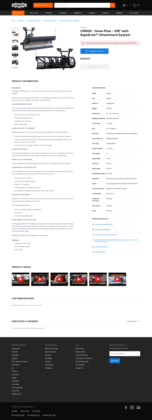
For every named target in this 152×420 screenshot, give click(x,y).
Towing (14, 378)
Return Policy (80, 348)
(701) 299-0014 (19, 415)
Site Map (14, 411)
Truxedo (47, 361)
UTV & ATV (15, 391)
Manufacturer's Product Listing (106, 235)
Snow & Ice (34, 13)
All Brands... (48, 368)
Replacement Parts (101, 247)
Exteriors (105, 13)
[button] (20, 279)
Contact (135, 13)
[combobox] (84, 5)
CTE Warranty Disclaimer (84, 358)
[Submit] (112, 5)
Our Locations (80, 365)
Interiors (92, 13)
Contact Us (79, 368)
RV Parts (49, 13)
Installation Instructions (104, 224)
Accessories (16, 348)
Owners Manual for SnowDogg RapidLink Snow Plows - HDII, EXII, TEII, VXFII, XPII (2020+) (116, 241)
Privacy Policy (24, 411)
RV (13, 368)
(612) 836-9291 (50, 415)
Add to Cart (97, 67)
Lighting (119, 13)
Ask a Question (132, 321)
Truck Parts (15, 384)
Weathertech (49, 365)
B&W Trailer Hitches (51, 348)
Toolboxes (62, 13)
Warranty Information (103, 229)
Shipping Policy (81, 352)
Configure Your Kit (96, 51)
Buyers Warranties (81, 355)
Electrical (15, 352)
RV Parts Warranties (82, 361)
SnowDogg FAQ (100, 252)
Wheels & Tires (16, 394)
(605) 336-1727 (35, 415)
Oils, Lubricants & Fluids (19, 361)
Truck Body (15, 381)
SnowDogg (83, 27)
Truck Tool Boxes (17, 387)
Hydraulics (77, 13)
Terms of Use (36, 411)
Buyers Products (50, 352)
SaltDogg (48, 355)
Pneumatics (15, 365)
